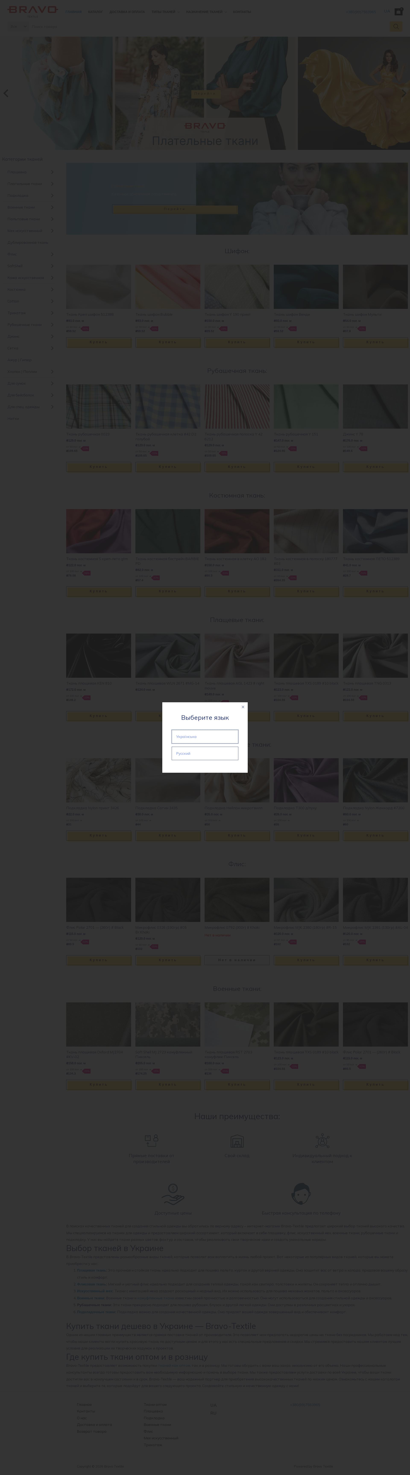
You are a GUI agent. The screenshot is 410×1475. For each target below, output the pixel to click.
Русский (183, 753)
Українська (186, 736)
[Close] (243, 707)
